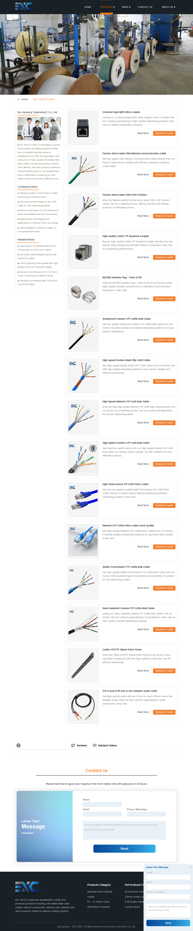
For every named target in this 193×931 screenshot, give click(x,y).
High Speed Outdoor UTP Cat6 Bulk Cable (126, 443)
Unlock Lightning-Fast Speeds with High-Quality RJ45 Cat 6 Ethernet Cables (38, 265)
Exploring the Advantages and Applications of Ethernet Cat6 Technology (38, 221)
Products (106, 7)
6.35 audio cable (134, 902)
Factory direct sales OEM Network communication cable (134, 153)
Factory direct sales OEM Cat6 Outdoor (125, 195)
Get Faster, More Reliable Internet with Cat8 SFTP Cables (37, 256)
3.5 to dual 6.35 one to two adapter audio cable (130, 691)
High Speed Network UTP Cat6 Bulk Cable (126, 401)
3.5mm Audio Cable (136, 897)
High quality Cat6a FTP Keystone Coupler (126, 236)
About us (167, 7)
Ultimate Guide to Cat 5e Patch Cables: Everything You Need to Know (38, 195)
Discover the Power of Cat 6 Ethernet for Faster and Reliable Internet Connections (38, 212)
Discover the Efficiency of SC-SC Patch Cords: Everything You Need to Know (37, 274)
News (125, 7)
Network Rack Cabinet (99, 891)
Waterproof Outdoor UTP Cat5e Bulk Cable (127, 319)
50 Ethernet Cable (135, 891)
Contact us (145, 7)
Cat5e (90, 897)
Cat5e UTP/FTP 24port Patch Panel (122, 649)
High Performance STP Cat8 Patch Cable (125, 484)
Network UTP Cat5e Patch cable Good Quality (128, 525)
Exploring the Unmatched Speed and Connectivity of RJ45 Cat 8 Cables (36, 247)
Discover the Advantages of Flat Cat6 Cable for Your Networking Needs (37, 203)
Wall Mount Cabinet (98, 907)
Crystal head (132, 907)
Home (87, 7)
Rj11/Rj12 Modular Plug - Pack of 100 (122, 277)
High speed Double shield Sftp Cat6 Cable (126, 360)
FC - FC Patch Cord (98, 902)
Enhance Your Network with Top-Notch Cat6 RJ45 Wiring (37, 282)
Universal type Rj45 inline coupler (121, 112)
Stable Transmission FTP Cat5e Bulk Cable (126, 567)
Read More (143, 133)
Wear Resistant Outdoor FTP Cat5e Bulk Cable (128, 608)
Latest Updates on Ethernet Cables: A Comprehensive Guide (37, 229)
